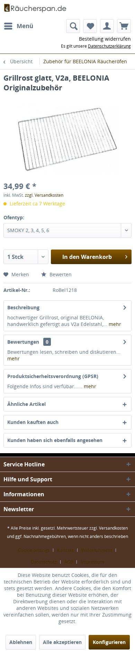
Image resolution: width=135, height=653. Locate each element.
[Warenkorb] (124, 26)
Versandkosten (113, 528)
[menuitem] (18, 26)
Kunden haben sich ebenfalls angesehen (54, 440)
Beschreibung (23, 307)
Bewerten (60, 274)
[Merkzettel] (90, 26)
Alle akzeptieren (62, 642)
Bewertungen (23, 341)
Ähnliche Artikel (26, 404)
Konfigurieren (109, 642)
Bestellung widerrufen (105, 38)
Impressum (92, 562)
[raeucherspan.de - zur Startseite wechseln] (35, 9)
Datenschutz (44, 562)
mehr (114, 324)
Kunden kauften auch (32, 422)
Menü (25, 26)
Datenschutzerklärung (109, 46)
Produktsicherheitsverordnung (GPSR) (52, 376)
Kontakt (65, 550)
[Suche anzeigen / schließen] (73, 26)
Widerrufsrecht (96, 550)
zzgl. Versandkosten (44, 195)
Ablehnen (20, 642)
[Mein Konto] (107, 26)
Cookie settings (34, 550)
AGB (68, 562)
